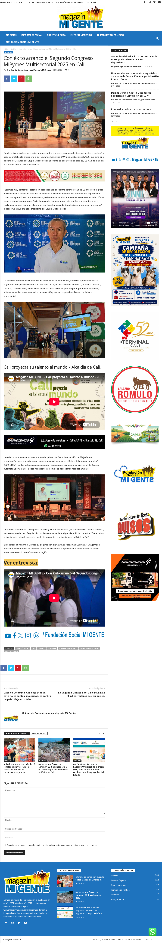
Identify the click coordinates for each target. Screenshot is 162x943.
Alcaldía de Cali (22, 648)
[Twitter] (154, 2)
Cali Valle (41, 648)
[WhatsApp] (28, 79)
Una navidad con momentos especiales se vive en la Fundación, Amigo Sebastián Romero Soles (135, 76)
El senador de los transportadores (131, 109)
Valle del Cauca (11, 651)
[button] (157, 38)
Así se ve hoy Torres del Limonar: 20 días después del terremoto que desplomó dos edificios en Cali (53, 768)
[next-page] (103, 733)
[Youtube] (159, 2)
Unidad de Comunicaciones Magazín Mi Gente (29, 70)
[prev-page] (99, 733)
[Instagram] (150, 2)
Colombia (52, 648)
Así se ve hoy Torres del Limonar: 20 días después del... (88, 895)
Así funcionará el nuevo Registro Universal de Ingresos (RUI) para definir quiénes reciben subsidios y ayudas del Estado (88, 769)
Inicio (31, 2)
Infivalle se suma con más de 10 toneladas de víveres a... (89, 878)
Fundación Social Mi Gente (69, 2)
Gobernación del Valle (68, 648)
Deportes (115, 895)
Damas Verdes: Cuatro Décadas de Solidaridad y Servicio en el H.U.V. (131, 94)
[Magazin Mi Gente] (81, 18)
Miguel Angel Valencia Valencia (126, 66)
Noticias (11, 34)
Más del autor (38, 733)
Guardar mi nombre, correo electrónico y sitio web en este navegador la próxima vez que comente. (52, 845)
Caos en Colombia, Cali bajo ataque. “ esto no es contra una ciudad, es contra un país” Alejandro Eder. (27, 696)
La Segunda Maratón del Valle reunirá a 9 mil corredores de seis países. (81, 694)
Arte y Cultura (56, 34)
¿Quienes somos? (44, 2)
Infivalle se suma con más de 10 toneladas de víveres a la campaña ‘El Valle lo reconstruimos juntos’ (19, 768)
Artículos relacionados (16, 733)
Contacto (90, 2)
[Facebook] (145, 2)
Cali (33, 648)
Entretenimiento (81, 34)
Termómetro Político (110, 34)
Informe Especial (31, 34)
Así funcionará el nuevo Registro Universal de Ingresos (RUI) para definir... (89, 910)
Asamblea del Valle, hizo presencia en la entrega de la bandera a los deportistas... (134, 59)
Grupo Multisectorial (89, 648)
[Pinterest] (21, 79)
